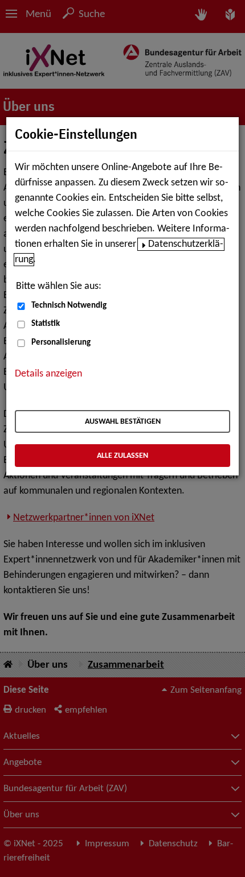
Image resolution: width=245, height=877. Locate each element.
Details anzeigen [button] (48, 374)
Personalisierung (61, 342)
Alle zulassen (122, 456)
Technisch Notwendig (69, 305)
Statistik (45, 324)
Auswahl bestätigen (123, 421)
